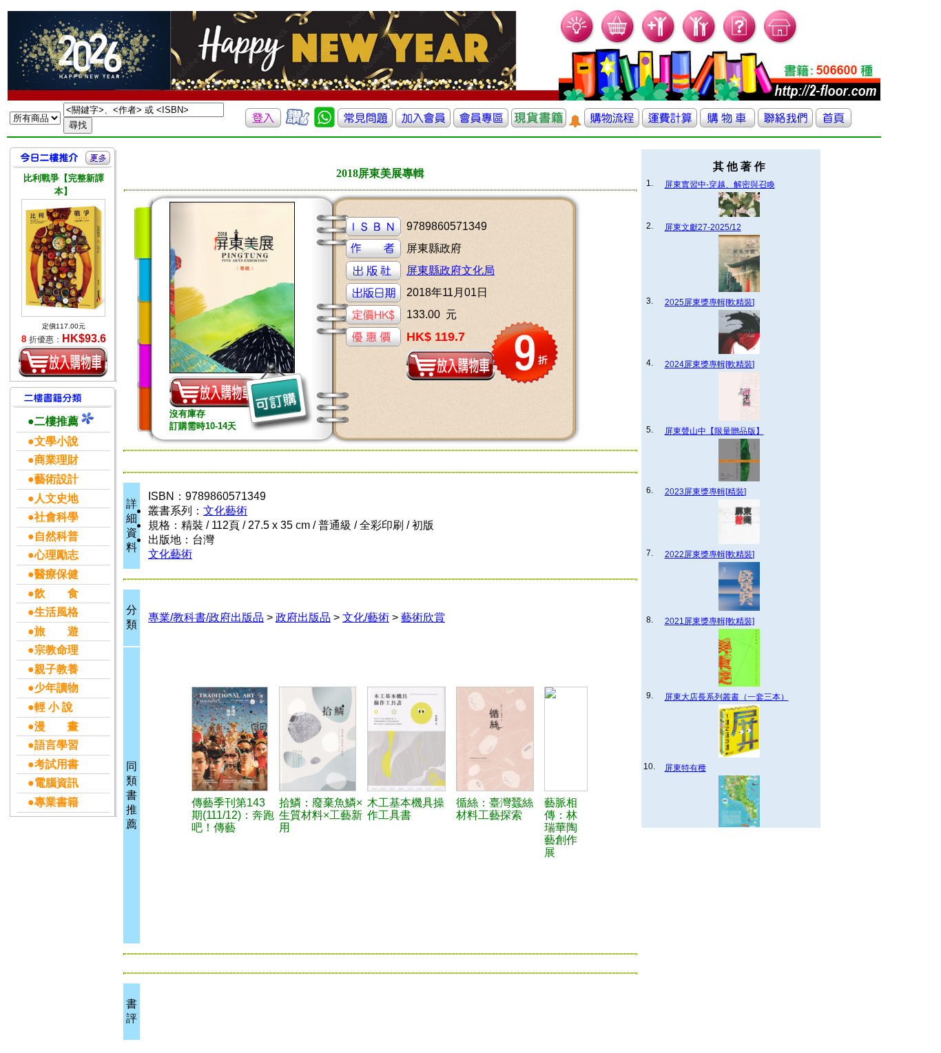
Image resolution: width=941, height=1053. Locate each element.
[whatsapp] (324, 123)
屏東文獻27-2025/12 (703, 227)
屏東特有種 (685, 768)
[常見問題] (740, 42)
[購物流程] (611, 123)
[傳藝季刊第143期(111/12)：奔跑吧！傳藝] (234, 739)
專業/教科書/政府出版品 (206, 617)
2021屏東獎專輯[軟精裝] (709, 621)
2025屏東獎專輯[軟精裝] (709, 302)
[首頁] (781, 42)
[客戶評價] (297, 123)
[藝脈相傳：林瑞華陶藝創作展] (565, 739)
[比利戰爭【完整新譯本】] (63, 258)
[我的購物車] (618, 42)
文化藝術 (225, 511)
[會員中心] (699, 42)
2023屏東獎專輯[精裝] (705, 492)
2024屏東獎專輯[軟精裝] (709, 364)
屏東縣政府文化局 (450, 270)
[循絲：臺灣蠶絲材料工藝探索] (498, 739)
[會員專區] (480, 123)
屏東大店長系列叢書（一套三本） (727, 697)
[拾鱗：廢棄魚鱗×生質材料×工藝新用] (321, 739)
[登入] (263, 123)
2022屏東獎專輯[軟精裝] (709, 554)
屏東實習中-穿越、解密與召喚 (720, 184)
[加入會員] (659, 42)
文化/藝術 (365, 617)
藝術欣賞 (423, 617)
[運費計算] (669, 123)
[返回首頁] (833, 123)
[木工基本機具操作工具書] (409, 739)
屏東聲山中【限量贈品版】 (714, 431)
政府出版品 (303, 617)
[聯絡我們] (785, 123)
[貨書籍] (538, 123)
